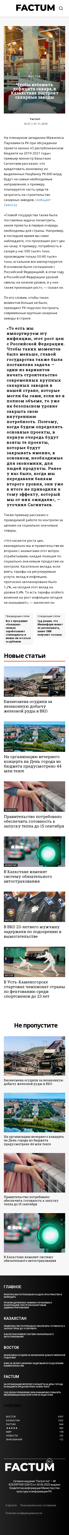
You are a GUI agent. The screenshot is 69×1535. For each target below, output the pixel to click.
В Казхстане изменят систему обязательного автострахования (28, 876)
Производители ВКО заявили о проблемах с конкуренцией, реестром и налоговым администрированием (28, 1305)
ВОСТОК (34, 76)
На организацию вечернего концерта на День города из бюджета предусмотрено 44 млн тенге (33, 763)
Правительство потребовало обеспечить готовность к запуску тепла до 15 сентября (34, 821)
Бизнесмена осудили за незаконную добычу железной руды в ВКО (28, 706)
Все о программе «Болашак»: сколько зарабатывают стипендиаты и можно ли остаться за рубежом (18, 631)
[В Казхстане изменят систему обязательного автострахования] (34, 851)
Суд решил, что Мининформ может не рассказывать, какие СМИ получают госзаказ (50, 627)
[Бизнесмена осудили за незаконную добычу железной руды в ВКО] (34, 681)
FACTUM (9, 750)
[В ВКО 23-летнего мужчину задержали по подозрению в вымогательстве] (34, 907)
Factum (35, 119)
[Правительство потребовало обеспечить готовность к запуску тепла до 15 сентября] (34, 796)
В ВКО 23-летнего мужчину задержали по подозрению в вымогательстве (32, 931)
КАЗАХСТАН (10, 810)
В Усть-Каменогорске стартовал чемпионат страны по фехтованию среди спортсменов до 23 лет (34, 989)
